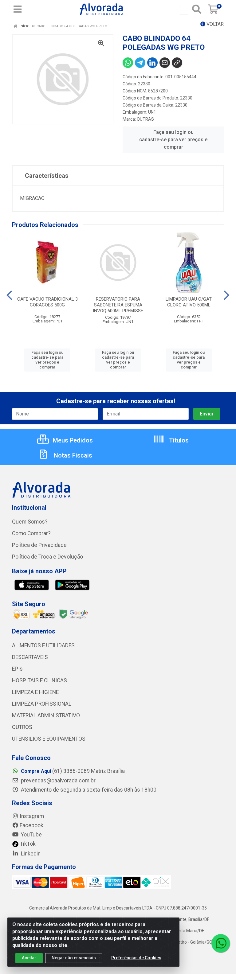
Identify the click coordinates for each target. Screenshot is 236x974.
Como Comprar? (31, 533)
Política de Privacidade (39, 545)
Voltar (214, 24)
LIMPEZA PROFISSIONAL (41, 704)
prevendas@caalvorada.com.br (58, 780)
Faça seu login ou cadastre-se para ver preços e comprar (173, 139)
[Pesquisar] (196, 9)
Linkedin (30, 854)
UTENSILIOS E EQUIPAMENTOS (48, 739)
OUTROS (22, 727)
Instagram (32, 816)
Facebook (31, 825)
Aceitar (29, 957)
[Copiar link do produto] (177, 62)
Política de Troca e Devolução (47, 557)
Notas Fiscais (72, 455)
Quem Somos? (30, 522)
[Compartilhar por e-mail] (164, 62)
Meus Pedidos (72, 440)
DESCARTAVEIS (30, 657)
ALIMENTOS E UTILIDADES (43, 645)
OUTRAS (145, 119)
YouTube (31, 835)
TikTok (27, 844)
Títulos (178, 440)
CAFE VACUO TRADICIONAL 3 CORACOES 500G (47, 302)
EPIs (17, 669)
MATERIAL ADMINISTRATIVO (46, 715)
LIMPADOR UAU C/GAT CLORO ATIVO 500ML (189, 302)
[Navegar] (9, 295)
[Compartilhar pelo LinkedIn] (152, 62)
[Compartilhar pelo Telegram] (140, 62)
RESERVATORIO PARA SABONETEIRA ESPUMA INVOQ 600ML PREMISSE (118, 305)
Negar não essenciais (74, 957)
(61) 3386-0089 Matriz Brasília (73, 771)
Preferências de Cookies (136, 957)
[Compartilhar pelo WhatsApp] (128, 62)
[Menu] (17, 9)
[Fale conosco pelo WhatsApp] (220, 943)
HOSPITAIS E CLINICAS (39, 680)
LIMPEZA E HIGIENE (35, 692)
